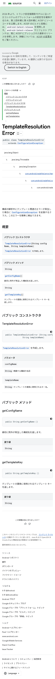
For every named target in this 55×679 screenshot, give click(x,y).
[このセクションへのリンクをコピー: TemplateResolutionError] (35, 324)
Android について (9, 659)
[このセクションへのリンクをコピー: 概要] (11, 227)
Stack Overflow (8, 645)
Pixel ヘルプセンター (10, 632)
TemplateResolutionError (18, 243)
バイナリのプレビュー (11, 570)
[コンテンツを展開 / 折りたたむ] (20, 90)
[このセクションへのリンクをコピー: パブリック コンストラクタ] (44, 315)
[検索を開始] (34, 3)
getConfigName (12, 276)
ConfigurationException (30, 143)
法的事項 (37, 659)
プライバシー (21, 663)
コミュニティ (25, 659)
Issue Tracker (7, 649)
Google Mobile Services (12, 640)
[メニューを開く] (4, 3)
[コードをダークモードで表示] (51, 331)
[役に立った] (30, 84)
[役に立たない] (34, 84)
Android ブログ (8, 599)
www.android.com (10, 636)
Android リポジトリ (10, 557)
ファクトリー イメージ (11, 575)
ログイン (48, 3)
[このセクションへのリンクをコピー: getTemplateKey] (25, 462)
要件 (4, 562)
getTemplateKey (13, 294)
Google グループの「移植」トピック (17, 616)
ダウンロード (7, 566)
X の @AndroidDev (10, 595)
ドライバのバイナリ (10, 579)
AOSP (4, 78)
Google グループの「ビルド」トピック (18, 612)
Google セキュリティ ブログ (14, 603)
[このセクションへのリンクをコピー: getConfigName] (25, 411)
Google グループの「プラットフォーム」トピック (23, 608)
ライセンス (8, 663)
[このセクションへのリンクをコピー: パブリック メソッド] (34, 402)
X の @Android (8, 590)
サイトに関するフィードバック (17, 668)
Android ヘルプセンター (12, 627)
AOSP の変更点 (44, 36)
